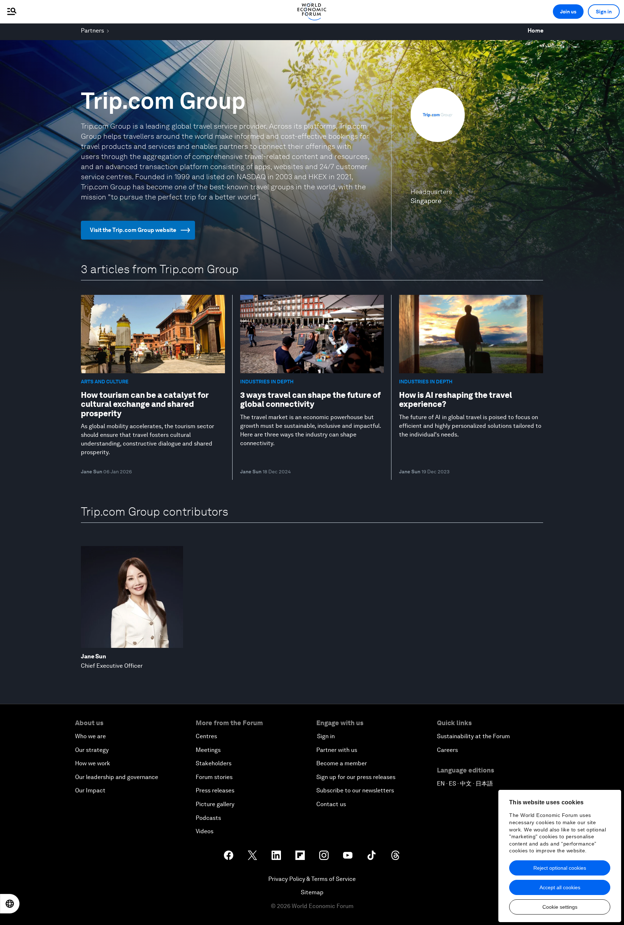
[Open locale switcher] (9, 903)
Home (535, 30)
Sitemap (312, 892)
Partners (92, 30)
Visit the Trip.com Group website (133, 230)
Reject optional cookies (559, 868)
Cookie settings (559, 907)
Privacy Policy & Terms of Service (312, 878)
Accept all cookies (560, 887)
